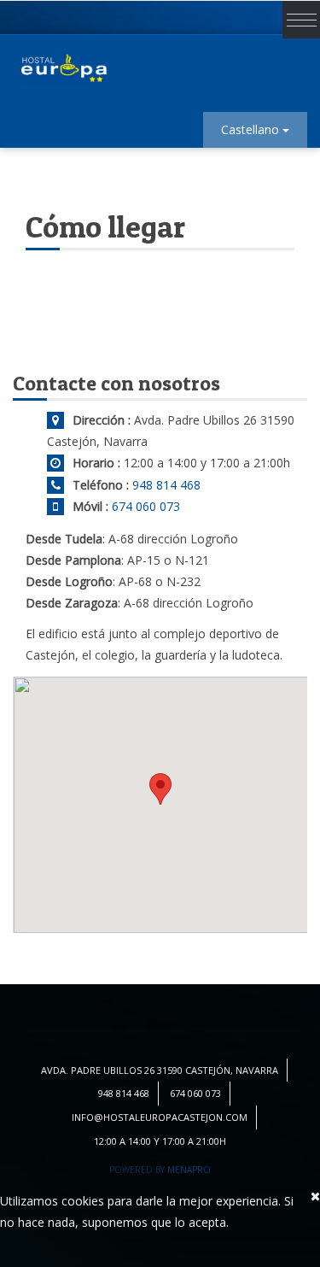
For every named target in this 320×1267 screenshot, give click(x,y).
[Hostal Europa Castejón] (64, 69)
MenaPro (189, 1170)
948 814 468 (166, 485)
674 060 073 (146, 506)
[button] (160, 789)
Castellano (251, 129)
